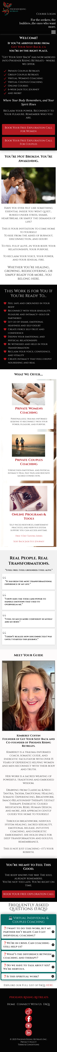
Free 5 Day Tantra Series (29, 535)
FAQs (46, 1004)
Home (11, 1004)
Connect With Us (29, 1004)
